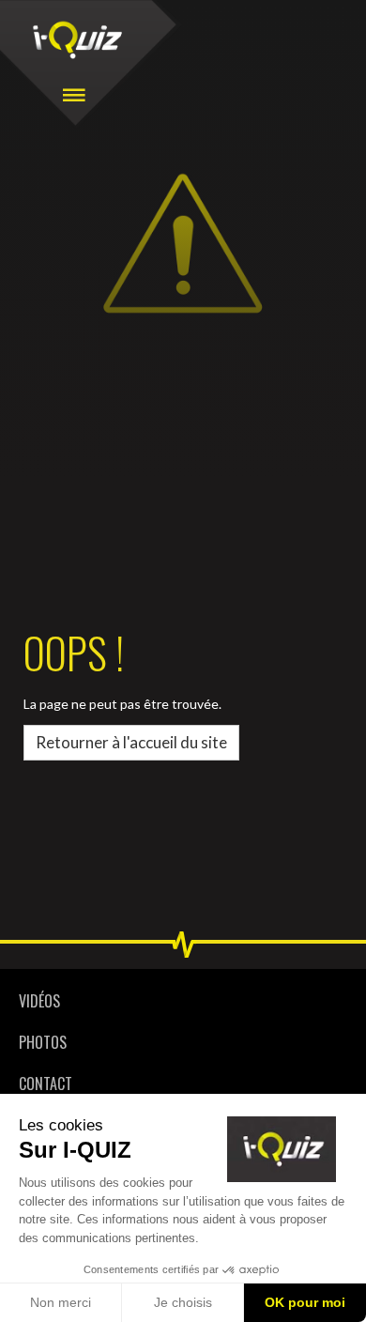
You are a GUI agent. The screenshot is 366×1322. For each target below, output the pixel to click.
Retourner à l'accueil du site (131, 742)
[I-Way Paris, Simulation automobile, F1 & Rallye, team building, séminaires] (77, 40)
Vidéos (39, 1001)
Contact (45, 1083)
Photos (43, 1042)
